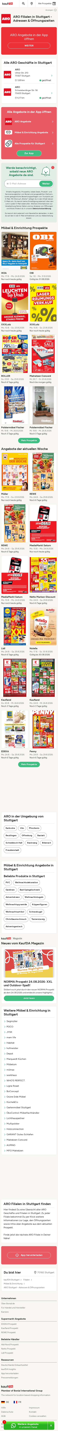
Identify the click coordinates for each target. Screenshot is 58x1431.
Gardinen (10, 890)
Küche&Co (12, 1102)
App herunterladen (10, 1373)
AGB (3, 1416)
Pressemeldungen (9, 1377)
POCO (10, 1026)
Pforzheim (34, 828)
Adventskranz (13, 897)
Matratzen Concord (17, 1139)
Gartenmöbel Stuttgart (19, 1107)
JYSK (9, 1032)
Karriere (5, 1312)
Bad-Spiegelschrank (30, 890)
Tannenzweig (38, 919)
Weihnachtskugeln (34, 897)
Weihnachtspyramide (16, 904)
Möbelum (12, 1064)
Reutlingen (11, 835)
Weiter (46, 183)
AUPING (11, 1145)
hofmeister (12, 1048)
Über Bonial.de (8, 1303)
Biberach (46, 843)
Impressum (34, 1407)
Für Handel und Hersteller (13, 1307)
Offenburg (27, 835)
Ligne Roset (13, 1085)
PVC (8, 882)
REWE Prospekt (8, 1332)
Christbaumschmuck (16, 919)
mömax (10, 1069)
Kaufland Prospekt (9, 1328)
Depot (10, 1053)
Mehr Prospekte (29, 440)
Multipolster (13, 1123)
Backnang (32, 843)
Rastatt (41, 835)
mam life (11, 1037)
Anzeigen (49, 10)
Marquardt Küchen (16, 1059)
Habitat (10, 1042)
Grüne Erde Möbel (16, 1096)
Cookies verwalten (37, 1416)
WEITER (29, 45)
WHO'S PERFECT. (16, 1080)
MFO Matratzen (15, 1150)
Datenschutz (7, 1412)
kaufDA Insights (8, 1369)
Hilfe (3, 1407)
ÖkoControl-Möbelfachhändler (23, 1112)
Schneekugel (35, 912)
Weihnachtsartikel (15, 912)
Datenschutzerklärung (42, 208)
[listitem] (14, 256)
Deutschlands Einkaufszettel (14, 1365)
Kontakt (32, 1412)
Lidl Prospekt (7, 1353)
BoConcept (13, 1091)
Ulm (22, 828)
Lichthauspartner (15, 1118)
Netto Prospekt (8, 1348)
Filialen (26, 1280)
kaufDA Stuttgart (11, 1280)
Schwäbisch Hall (14, 843)
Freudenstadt (12, 850)
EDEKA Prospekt (9, 1324)
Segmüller (12, 1021)
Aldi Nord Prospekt (10, 1344)
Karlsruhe (10, 828)
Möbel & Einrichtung (13, 1284)
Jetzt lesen (29, 998)
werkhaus (12, 1075)
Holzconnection (15, 1129)
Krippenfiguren (39, 904)
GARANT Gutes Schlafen (20, 1134)
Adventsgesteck (14, 926)
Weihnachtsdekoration (26, 882)
